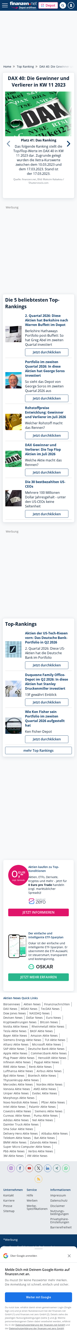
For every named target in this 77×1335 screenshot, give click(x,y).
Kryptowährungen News (20, 1022)
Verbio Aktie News (40, 1151)
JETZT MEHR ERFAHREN (38, 977)
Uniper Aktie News (16, 1093)
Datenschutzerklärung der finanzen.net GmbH (40, 1324)
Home (7, 66)
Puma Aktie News (46, 1115)
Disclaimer (57, 1206)
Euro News (53, 1018)
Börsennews (11, 1004)
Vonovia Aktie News (16, 1089)
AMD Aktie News (44, 1089)
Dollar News (34, 1018)
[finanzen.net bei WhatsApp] (66, 1168)
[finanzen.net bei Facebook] (20, 1168)
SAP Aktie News (13, 1049)
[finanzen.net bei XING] (57, 1168)
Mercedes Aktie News (18, 1084)
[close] (69, 1255)
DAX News (10, 1009)
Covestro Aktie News (17, 1111)
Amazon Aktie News (44, 1035)
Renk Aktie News (40, 1067)
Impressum (58, 1195)
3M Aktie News (13, 1156)
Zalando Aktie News (43, 1142)
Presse (7, 1206)
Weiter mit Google (38, 1297)
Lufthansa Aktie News (18, 1071)
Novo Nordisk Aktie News (20, 1102)
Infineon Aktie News (17, 1062)
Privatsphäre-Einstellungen (59, 1221)
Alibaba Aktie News (54, 1133)
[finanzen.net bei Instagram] (11, 1168)
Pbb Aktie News (14, 1151)
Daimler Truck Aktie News (21, 1124)
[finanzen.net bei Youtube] (29, 1168)
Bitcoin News (49, 1022)
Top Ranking (25, 66)
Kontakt (8, 1195)
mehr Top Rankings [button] (38, 750)
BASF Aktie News (41, 1031)
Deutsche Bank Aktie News (46, 1049)
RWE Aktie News (14, 1067)
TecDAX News (50, 1009)
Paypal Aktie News (46, 1062)
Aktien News (32, 1004)
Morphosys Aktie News (18, 1098)
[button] (48, 5)
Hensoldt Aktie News (52, 1058)
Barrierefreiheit (61, 1227)
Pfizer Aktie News (53, 1102)
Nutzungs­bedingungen (59, 1213)
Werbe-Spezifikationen (37, 1207)
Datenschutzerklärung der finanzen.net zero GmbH (36, 1328)
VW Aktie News (37, 1156)
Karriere (9, 1200)
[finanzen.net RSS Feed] (38, 1179)
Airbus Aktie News (49, 1071)
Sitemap (9, 1211)
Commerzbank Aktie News (49, 1053)
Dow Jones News (14, 1013)
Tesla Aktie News (14, 1031)
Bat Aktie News (44, 1138)
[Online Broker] (24, 7)
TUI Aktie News (55, 1040)
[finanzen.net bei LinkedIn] (48, 1168)
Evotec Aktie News (44, 1093)
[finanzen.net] (23, 3)
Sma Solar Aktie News (18, 1129)
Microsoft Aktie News (46, 1044)
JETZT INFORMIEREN (39, 912)
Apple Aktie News (15, 1053)
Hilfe (30, 1195)
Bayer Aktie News (15, 1035)
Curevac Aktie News (16, 1115)
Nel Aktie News (42, 1120)
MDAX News (29, 1009)
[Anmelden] (71, 5)
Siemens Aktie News (48, 1111)
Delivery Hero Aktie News (20, 1133)
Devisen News (13, 1018)
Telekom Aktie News (17, 1138)
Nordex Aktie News (49, 1084)
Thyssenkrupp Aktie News (21, 1080)
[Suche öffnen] (63, 5)
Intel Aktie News (14, 1107)
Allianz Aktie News (16, 1044)
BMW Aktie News (14, 1142)
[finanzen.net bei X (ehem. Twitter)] (38, 1168)
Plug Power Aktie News (18, 1058)
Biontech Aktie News (42, 1075)
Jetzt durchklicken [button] (47, 352)
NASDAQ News (39, 1013)
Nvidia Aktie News (15, 1026)
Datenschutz (59, 1200)
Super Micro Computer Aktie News (27, 1147)
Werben (32, 1200)
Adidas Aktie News (16, 1120)
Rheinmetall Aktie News (48, 1026)
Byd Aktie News (13, 1075)
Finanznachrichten (57, 1004)
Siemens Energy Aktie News (22, 1040)
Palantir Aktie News (42, 1107)
